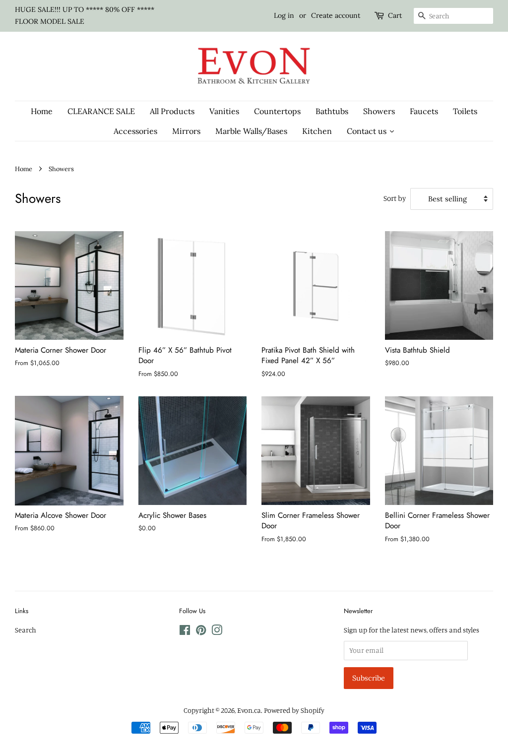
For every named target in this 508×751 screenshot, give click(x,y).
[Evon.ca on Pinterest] (200, 631)
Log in (284, 15)
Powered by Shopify (294, 710)
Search (25, 630)
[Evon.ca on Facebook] (184, 631)
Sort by (394, 198)
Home (23, 169)
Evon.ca (249, 710)
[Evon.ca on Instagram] (216, 631)
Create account (335, 15)
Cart (395, 15)
